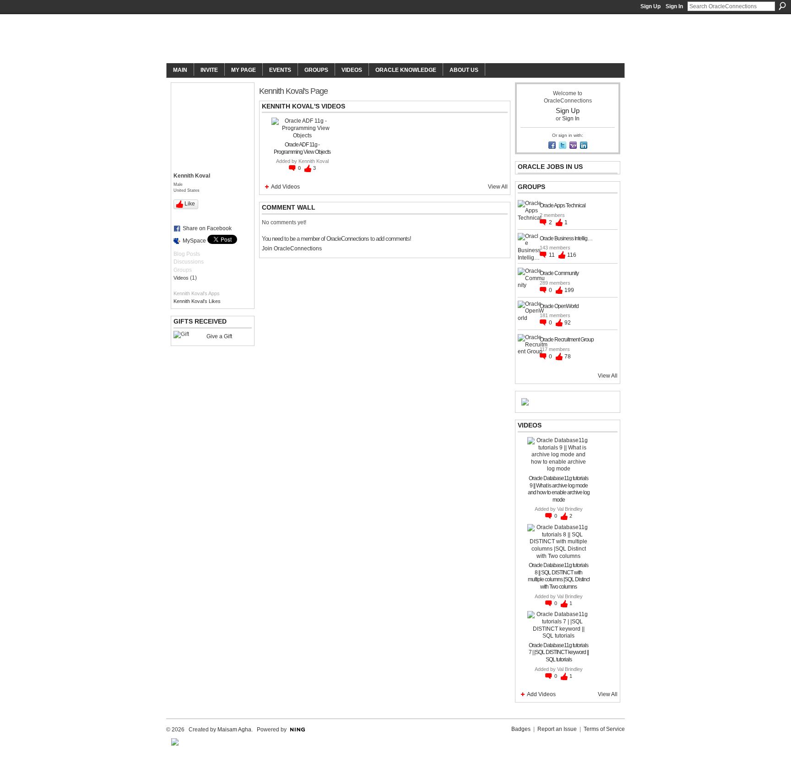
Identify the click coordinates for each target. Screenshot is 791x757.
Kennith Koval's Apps (196, 293)
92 (567, 322)
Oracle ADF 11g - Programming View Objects (302, 148)
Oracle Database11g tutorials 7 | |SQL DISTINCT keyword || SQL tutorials (559, 652)
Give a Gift (219, 336)
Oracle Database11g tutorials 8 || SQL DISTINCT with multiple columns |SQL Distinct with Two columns (559, 576)
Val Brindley (570, 509)
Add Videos (285, 187)
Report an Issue (557, 729)
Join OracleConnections (292, 248)
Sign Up (650, 6)
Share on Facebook (207, 228)
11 (552, 255)
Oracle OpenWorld (559, 306)
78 (567, 356)
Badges (521, 729)
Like (189, 203)
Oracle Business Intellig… (566, 238)
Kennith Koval (313, 161)
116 (571, 255)
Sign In (674, 6)
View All (498, 187)
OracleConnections (292, 39)
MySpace (194, 241)
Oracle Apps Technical (562, 205)
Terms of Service (604, 729)
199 (569, 290)
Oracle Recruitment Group (567, 339)
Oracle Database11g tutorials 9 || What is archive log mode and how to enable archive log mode (559, 489)
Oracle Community (559, 273)
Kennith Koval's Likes (197, 301)
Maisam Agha (234, 729)
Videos (181, 278)
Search (782, 6)
